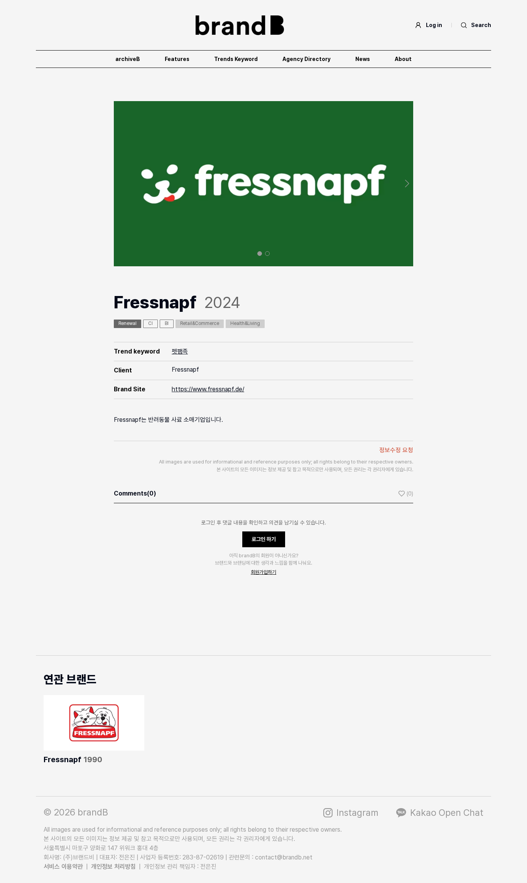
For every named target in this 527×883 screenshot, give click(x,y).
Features (177, 59)
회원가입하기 (263, 572)
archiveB (127, 59)
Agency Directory (306, 59)
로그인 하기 (264, 539)
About (403, 59)
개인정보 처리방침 (113, 866)
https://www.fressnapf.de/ (208, 389)
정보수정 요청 (396, 450)
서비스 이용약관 (63, 866)
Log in (434, 25)
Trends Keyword (236, 59)
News (362, 59)
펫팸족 (180, 351)
